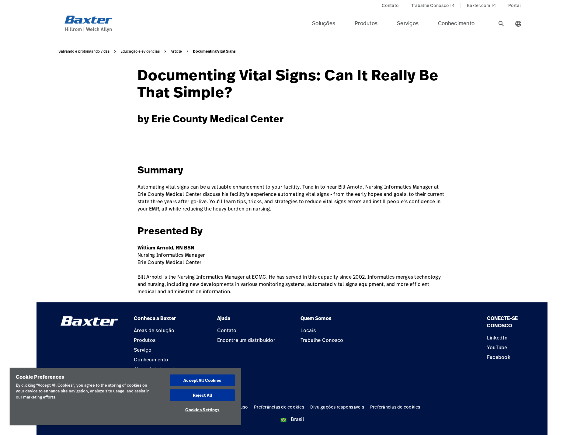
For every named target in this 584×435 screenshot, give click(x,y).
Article (176, 51)
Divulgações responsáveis (337, 407)
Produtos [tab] (366, 23)
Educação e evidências (140, 51)
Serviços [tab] (408, 23)
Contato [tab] (390, 5)
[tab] (501, 23)
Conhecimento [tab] (456, 23)
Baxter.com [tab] (481, 5)
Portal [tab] (514, 5)
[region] (125, 396)
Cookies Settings (202, 409)
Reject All (202, 395)
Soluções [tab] (323, 23)
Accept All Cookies (202, 380)
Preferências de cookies (279, 407)
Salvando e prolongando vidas (83, 51)
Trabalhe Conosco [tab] (432, 5)
